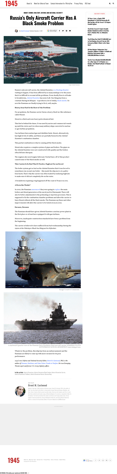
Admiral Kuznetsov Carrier (58, 372)
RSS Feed (87, 3)
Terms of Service (54, 459)
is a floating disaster (61, 90)
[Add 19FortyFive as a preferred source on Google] (52, 31)
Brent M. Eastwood (25, 31)
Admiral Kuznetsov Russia (37, 374)
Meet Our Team (32, 459)
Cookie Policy (62, 459)
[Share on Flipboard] (66, 30)
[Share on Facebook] (59, 30)
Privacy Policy (78, 3)
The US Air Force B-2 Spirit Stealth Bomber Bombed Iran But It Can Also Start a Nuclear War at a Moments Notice (98, 32)
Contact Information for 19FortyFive (61, 3)
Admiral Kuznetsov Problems (22, 374)
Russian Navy (48, 374)
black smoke (62, 101)
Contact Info (40, 459)
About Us (29, 3)
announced (36, 189)
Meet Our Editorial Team (41, 3)
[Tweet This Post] (62, 30)
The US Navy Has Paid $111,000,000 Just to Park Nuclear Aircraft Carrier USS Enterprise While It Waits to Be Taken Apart (99, 42)
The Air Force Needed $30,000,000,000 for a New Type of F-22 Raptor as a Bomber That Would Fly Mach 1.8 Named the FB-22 (99, 63)
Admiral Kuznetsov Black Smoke (42, 372)
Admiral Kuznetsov (28, 372)
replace (57, 189)
